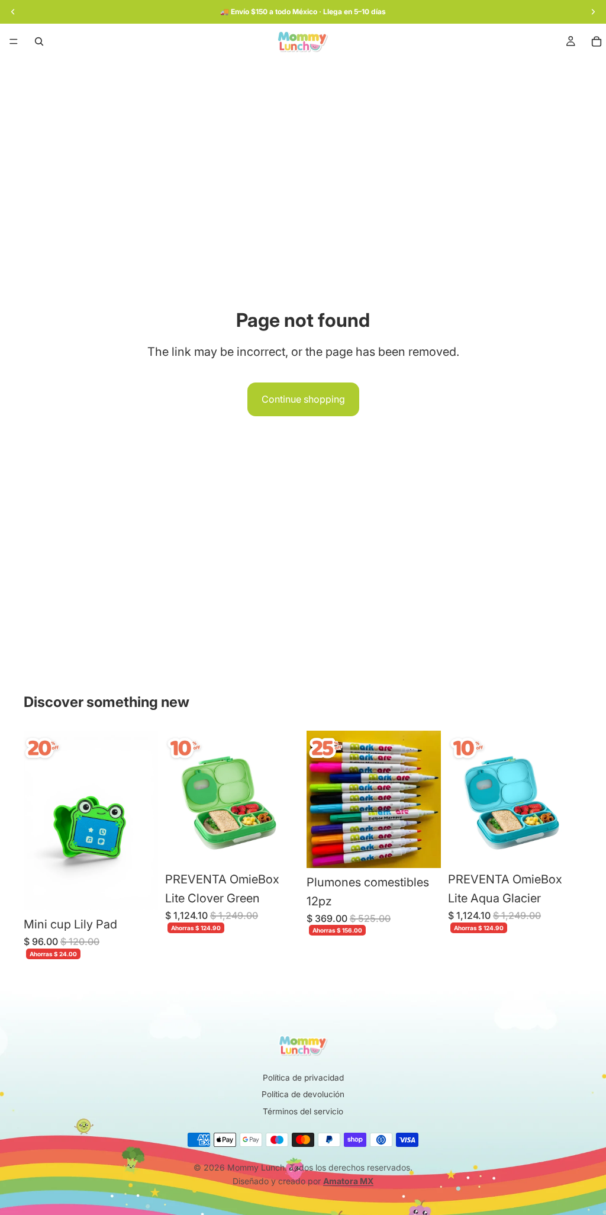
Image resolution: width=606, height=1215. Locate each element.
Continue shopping (303, 399)
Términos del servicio (303, 1111)
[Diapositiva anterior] (178, 798)
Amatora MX (348, 1181)
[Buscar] (39, 41)
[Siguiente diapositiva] (286, 798)
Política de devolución (303, 1094)
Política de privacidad (303, 1077)
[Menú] (13, 41)
